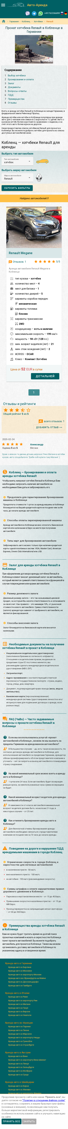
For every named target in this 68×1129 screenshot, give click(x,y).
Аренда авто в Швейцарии (19, 1082)
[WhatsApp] (41, 13)
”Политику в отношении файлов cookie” (43, 1100)
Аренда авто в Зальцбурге (21, 1067)
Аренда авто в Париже (19, 1026)
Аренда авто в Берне (18, 1086)
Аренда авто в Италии (17, 993)
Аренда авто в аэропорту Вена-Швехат (27, 1060)
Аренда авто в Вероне (19, 1011)
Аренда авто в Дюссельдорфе (23, 982)
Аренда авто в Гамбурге (20, 985)
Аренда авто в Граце (18, 1074)
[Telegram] (34, 13)
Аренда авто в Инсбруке (20, 1071)
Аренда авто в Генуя (18, 1008)
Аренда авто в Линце (18, 1063)
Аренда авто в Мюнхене (20, 971)
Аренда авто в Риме (18, 997)
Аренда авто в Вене (18, 1056)
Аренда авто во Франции (19, 1022)
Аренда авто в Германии (18, 963)
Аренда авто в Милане (19, 1004)
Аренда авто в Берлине (19, 967)
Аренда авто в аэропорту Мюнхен (24, 974)
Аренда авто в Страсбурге (21, 1045)
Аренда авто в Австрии (18, 1052)
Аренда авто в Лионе (18, 1030)
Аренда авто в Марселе (20, 1034)
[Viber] (28, 13)
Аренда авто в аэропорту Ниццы (24, 1037)
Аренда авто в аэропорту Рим (22, 1000)
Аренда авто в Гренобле (20, 1041)
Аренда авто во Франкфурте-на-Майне (27, 978)
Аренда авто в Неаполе (19, 1015)
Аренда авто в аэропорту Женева (24, 1093)
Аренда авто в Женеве (19, 1089)
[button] (17, 161)
